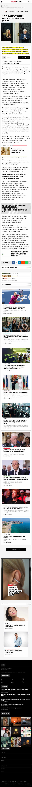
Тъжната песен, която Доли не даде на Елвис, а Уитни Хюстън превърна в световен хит (14, 690)
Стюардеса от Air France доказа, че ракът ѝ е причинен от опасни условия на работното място (15, 422)
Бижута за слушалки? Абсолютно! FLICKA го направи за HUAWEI (15, 591)
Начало (6, 784)
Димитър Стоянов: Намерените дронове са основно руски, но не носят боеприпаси (14, 450)
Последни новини (6, 284)
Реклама (13, 784)
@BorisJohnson (9, 205)
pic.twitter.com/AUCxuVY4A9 (10, 208)
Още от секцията (16, 549)
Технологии (4, 765)
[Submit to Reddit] (23, 262)
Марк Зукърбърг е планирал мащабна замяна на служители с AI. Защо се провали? (15, 507)
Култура (3, 768)
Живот (2, 755)
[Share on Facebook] (13, 262)
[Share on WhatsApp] (26, 262)
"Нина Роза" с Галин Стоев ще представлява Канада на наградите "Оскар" (15, 695)
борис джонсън (5, 267)
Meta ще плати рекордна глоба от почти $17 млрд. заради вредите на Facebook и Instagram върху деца (15, 336)
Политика (3, 757)
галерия (3, 752)
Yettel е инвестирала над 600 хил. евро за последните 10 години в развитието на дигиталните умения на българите (14, 367)
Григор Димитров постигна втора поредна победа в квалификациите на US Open (14, 307)
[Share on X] (16, 262)
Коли (2, 771)
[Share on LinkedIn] (19, 262)
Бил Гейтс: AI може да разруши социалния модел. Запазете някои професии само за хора (15, 478)
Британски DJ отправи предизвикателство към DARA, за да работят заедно (15, 700)
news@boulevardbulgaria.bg (19, 672)
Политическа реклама (24, 784)
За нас (3, 665)
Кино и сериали (5, 763)
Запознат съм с (13, 62)
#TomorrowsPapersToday (9, 207)
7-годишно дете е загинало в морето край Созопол (14, 536)
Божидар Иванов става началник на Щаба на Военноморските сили (15, 393)
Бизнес (3, 760)
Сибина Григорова (5, 669)
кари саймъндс (13, 267)
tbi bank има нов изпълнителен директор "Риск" (13, 651)
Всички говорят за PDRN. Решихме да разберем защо (15, 625)
